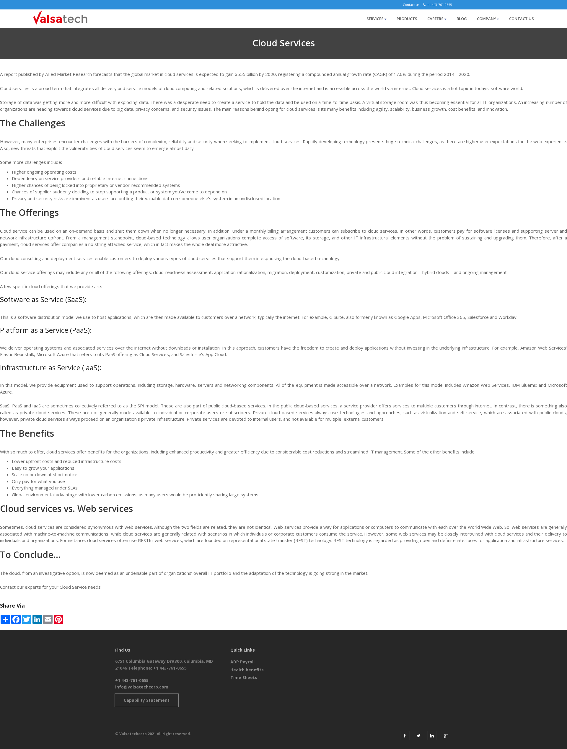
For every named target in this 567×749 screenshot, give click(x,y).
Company (486, 18)
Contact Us (521, 18)
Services (375, 18)
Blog (462, 18)
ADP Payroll (242, 662)
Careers (435, 18)
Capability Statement (147, 700)
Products (407, 18)
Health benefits (247, 670)
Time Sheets (243, 677)
